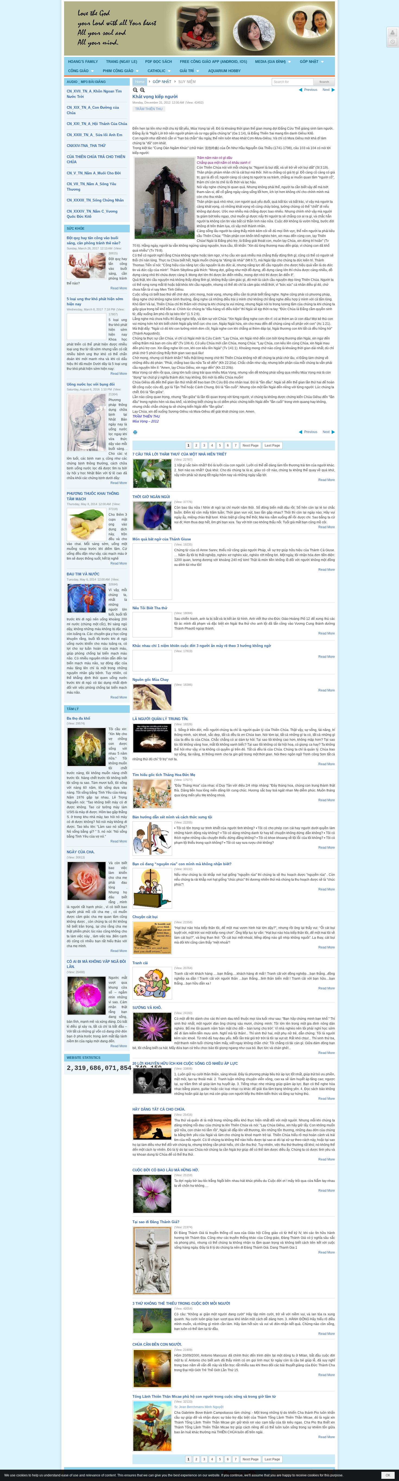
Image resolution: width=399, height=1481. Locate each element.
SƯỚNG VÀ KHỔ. (147, 1008)
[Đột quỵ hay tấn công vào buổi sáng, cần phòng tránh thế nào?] (87, 265)
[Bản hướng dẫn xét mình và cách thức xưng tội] (152, 838)
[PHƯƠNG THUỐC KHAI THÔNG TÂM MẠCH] (87, 524)
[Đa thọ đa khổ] (87, 747)
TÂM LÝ (73, 709)
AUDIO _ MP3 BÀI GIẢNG (86, 82)
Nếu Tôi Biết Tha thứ (149, 608)
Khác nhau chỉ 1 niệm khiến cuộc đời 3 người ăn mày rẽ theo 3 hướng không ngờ (201, 646)
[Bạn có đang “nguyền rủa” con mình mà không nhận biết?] (152, 888)
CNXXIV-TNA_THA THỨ (86, 146)
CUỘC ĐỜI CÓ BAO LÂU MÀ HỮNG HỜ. (165, 1170)
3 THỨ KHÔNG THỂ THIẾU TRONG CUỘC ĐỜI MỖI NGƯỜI (181, 1304)
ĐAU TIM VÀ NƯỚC (83, 574)
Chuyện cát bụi (145, 917)
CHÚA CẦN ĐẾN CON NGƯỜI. (157, 1344)
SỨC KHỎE (75, 228)
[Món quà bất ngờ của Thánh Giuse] (152, 571)
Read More (118, 288)
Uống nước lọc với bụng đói (91, 384)
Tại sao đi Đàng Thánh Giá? (155, 1222)
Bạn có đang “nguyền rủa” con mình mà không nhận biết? (182, 864)
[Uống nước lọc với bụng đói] (87, 422)
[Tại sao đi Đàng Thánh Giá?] (152, 1260)
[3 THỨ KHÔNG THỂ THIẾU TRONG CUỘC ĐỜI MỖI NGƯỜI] (152, 1320)
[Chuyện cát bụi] (152, 938)
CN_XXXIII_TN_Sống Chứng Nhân (95, 200)
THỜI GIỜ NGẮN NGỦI (151, 497)
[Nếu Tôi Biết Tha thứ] (152, 625)
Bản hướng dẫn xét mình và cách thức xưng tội (172, 817)
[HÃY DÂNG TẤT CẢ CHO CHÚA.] (152, 1127)
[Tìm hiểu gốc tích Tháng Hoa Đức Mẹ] (152, 794)
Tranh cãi (140, 963)
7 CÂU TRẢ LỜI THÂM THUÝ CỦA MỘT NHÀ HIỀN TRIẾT (179, 454)
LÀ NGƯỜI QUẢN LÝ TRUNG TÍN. (160, 719)
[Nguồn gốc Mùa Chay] (152, 697)
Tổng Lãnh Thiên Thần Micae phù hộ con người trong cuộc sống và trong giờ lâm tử (204, 1397)
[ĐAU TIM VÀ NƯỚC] (87, 598)
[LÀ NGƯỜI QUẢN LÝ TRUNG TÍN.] (152, 738)
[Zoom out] (142, 90)
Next (326, 90)
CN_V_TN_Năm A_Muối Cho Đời (94, 173)
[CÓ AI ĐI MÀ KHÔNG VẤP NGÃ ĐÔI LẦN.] (87, 996)
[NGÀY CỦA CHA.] (87, 881)
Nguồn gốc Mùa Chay (150, 680)
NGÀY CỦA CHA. (81, 852)
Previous (310, 90)
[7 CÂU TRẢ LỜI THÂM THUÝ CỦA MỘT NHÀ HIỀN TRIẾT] (152, 473)
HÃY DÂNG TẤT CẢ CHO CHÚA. (158, 1109)
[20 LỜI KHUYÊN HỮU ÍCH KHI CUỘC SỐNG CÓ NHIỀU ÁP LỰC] (152, 1081)
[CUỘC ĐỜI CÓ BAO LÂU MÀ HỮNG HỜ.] (152, 1194)
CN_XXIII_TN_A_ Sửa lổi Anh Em (94, 135)
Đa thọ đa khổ (78, 718)
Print (135, 432)
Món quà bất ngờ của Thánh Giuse (161, 539)
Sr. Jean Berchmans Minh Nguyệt (198, 1407)
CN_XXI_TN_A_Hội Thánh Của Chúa (97, 124)
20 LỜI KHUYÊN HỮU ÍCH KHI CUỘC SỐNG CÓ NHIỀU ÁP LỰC (185, 1064)
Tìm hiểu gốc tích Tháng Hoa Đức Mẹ (163, 775)
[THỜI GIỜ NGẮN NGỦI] (152, 516)
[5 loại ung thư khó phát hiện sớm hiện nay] (87, 326)
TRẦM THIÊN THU (149, 109)
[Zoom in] (135, 90)
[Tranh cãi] (152, 983)
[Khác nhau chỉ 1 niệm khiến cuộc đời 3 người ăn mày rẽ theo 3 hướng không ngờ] (152, 661)
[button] (273, 61)
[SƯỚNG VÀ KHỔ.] (152, 1027)
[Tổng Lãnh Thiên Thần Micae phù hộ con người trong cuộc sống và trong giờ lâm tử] (152, 1426)
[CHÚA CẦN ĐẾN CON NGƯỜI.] (152, 1368)
